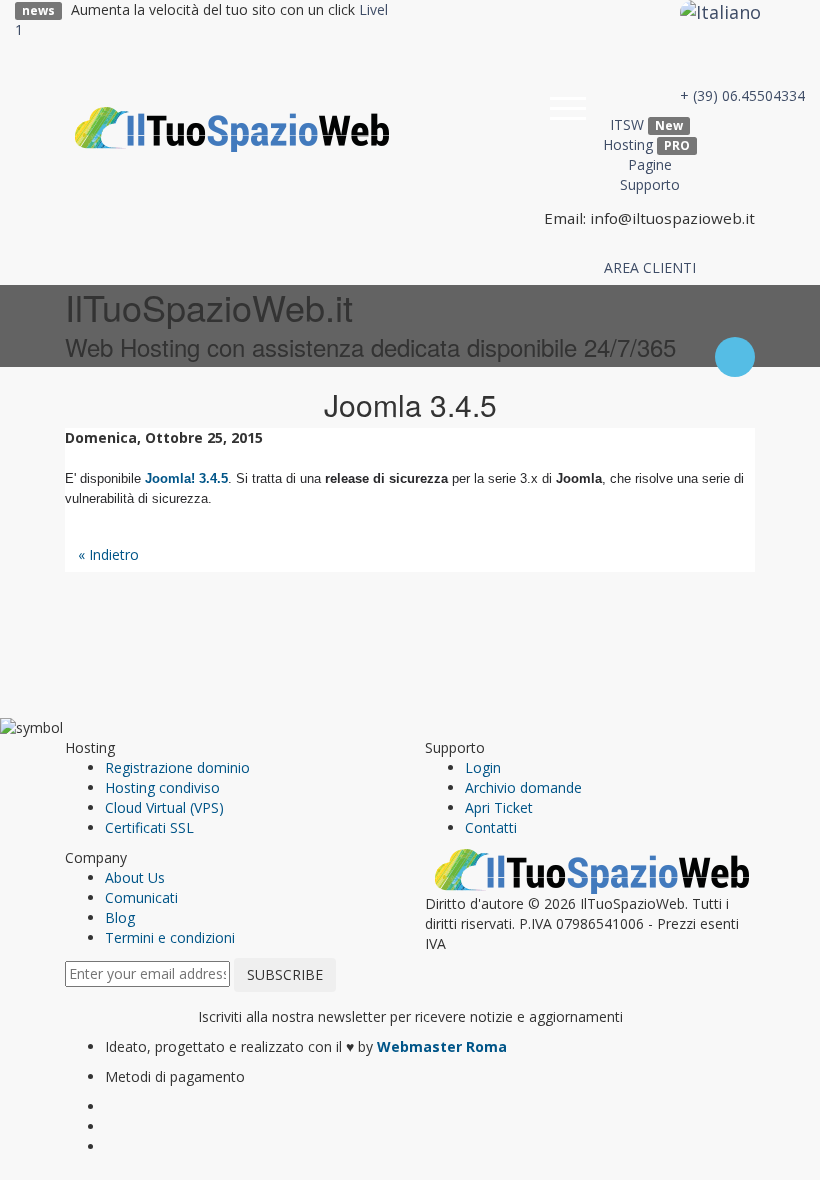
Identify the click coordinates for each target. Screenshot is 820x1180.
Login (483, 767)
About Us (135, 877)
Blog (120, 917)
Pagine (650, 164)
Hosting (646, 144)
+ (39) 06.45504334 (742, 95)
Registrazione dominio (177, 767)
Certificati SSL (149, 827)
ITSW (646, 124)
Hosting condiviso (162, 787)
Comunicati (141, 897)
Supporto (650, 184)
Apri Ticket (499, 807)
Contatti (491, 827)
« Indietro (108, 554)
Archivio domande (523, 787)
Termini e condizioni (170, 937)
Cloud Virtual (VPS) (164, 807)
